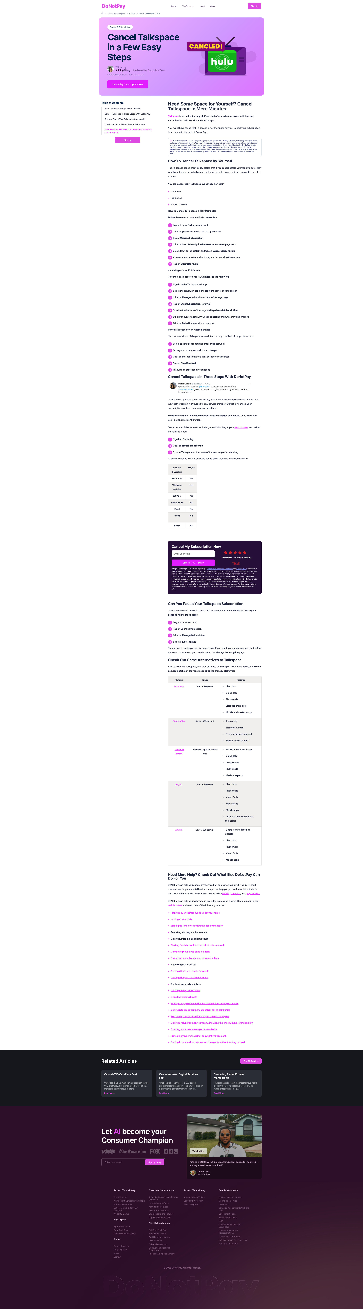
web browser (241, 427)
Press (116, 1253)
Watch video (198, 1151)
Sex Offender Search (228, 1243)
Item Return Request (158, 1207)
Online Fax (223, 1204)
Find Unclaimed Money (159, 1237)
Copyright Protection (193, 1201)
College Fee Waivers (158, 1244)
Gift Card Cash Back (158, 1230)
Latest (202, 6)
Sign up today (154, 1162)
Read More (109, 1093)
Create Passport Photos (230, 1236)
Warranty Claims (121, 1214)
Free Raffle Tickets (157, 1233)
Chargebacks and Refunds (161, 1214)
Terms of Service (121, 1246)
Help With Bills (155, 1240)
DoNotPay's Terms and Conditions (220, 569)
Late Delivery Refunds (159, 1203)
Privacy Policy (241, 569)
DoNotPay (113, 6)
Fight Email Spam (122, 1226)
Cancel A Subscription (120, 27)
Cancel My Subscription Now (127, 84)
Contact (117, 1257)
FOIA (221, 1221)
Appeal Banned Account (160, 1217)
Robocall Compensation (125, 1233)
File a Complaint (191, 1204)
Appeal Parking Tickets (194, 1197)
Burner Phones (120, 1197)
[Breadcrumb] (102, 13)
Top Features (187, 6)
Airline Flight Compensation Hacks (129, 1201)
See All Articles (251, 1061)
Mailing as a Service (228, 1201)
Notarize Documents (228, 1217)
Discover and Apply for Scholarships (159, 1249)
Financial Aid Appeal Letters (162, 1253)
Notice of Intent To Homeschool (233, 1240)
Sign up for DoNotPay (193, 563)
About (212, 6)
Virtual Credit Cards (123, 1204)
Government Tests (227, 1214)
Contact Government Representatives (228, 1231)
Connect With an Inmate (230, 1197)
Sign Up (254, 6)
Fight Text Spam (121, 1230)
